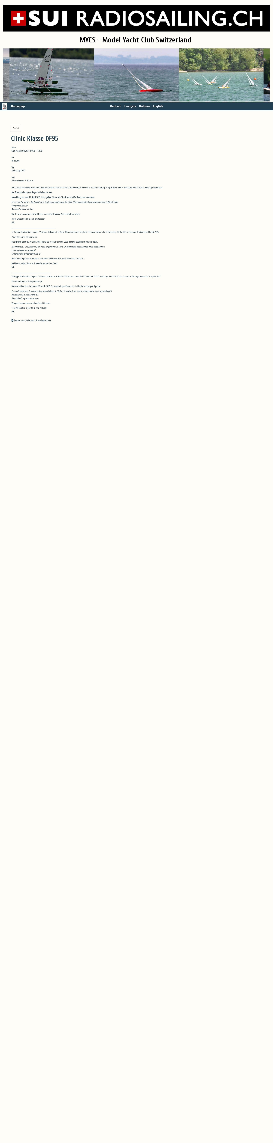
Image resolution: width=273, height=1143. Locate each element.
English (158, 106)
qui (40, 281)
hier (50, 192)
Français (130, 106)
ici (36, 237)
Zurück (16, 128)
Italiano (144, 106)
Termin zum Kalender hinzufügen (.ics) (32, 320)
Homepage (18, 106)
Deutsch (115, 106)
